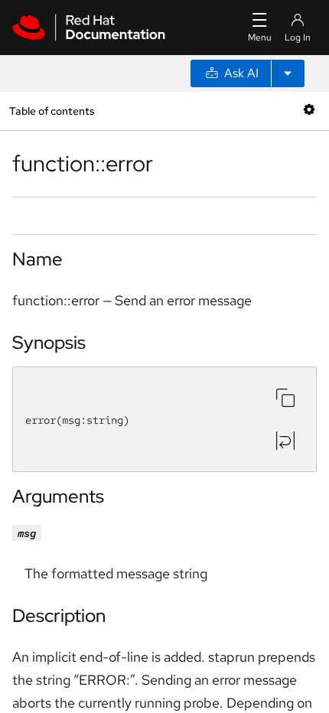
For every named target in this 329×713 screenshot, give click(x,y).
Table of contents (51, 110)
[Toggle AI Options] (288, 73)
